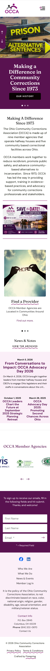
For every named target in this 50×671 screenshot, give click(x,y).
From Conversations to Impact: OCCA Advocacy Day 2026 (25, 367)
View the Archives (25, 346)
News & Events (25, 578)
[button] (42, 8)
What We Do (25, 573)
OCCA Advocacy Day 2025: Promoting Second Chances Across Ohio (37, 410)
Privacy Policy (14, 650)
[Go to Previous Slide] (22, 479)
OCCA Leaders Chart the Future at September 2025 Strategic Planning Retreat (12, 410)
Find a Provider (25, 301)
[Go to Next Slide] (28, 479)
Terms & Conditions (33, 650)
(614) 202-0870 (29, 627)
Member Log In (24, 583)
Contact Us (25, 631)
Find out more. (25, 320)
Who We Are (25, 568)
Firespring (31, 656)
